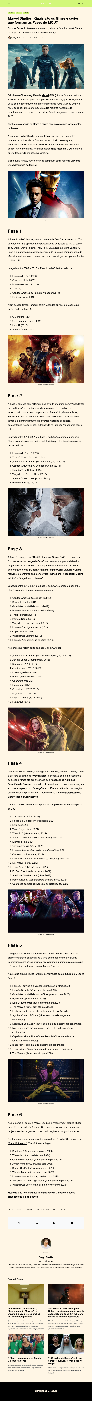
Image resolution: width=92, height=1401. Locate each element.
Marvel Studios (42, 1209)
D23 (11, 1209)
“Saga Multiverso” (17, 1143)
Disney (20, 1209)
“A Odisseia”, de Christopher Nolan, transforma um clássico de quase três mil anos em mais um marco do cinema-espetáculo (66, 1312)
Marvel (45, 95)
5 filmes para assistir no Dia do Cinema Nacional (24, 1359)
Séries (26, 12)
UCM (63, 1209)
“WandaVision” (39, 775)
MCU (55, 1209)
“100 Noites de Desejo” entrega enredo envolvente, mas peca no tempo (65, 1361)
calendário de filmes (28, 124)
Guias (19, 12)
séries (45, 124)
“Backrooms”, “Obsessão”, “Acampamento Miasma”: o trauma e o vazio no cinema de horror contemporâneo (24, 1312)
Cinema (11, 12)
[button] (9, 3)
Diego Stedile (46, 1257)
